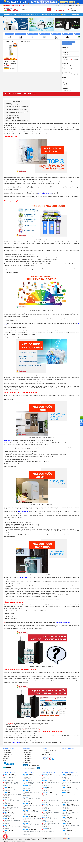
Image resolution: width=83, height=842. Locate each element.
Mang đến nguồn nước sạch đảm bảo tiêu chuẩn (19, 106)
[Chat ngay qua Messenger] (81, 420)
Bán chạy (13, 41)
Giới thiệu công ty (6, 750)
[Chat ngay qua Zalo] (81, 424)
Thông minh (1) (75, 73)
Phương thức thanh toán (28, 750)
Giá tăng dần (20, 41)
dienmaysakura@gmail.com (32, 839)
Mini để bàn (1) (75, 59)
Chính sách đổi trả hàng (27, 758)
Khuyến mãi (77, 5)
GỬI (38, 768)
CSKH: (46, 752)
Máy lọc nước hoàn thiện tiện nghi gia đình (18, 109)
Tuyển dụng (69, 5)
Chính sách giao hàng (27, 756)
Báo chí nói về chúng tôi (74, 14)
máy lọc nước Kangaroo (23, 577)
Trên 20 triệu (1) (66, 54)
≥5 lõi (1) (65, 84)
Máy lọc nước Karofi (13, 114)
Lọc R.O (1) (65, 73)
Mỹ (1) (64, 79)
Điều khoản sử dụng (27, 762)
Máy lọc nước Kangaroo (14, 117)
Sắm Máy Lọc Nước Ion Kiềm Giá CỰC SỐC (29, 14)
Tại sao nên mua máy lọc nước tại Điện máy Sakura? (17, 120)
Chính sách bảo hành (27, 754)
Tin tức (63, 5)
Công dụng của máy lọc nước (12, 104)
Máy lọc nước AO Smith (14, 115)
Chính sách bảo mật (27, 760)
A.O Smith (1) (66, 49)
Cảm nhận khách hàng (7, 754)
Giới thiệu (57, 5)
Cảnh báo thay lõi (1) (67, 68)
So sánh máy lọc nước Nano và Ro (62, 622)
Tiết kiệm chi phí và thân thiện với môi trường (18, 111)
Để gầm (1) (65, 59)
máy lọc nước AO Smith (23, 511)
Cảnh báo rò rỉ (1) (67, 65)
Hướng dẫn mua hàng (27, 752)
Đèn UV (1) (65, 67)
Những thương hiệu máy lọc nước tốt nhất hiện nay (16, 112)
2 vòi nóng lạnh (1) (67, 90)
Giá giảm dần (27, 41)
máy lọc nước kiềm (12, 319)
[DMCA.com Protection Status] (12, 767)
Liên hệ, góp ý (6, 756)
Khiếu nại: (47, 754)
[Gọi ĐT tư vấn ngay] (81, 417)
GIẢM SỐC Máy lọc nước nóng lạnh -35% (50, 14)
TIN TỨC (64, 14)
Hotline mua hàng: (49, 750)
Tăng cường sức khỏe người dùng (16, 107)
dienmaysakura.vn (16, 742)
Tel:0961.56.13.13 (6, 778)
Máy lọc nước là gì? (10, 103)
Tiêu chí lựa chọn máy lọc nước (12, 118)
